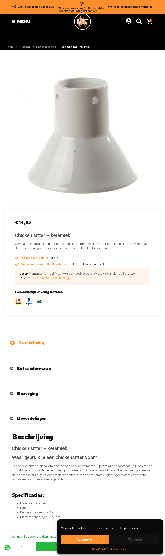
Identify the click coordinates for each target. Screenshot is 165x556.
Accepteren (85, 539)
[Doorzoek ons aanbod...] (139, 21)
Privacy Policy (118, 548)
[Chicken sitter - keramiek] (82, 132)
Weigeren (135, 539)
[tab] (27, 343)
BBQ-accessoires (46, 46)
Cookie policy (100, 548)
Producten (25, 46)
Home (10, 46)
